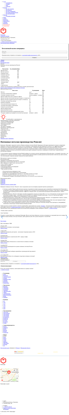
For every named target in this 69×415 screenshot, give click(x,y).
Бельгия (5, 330)
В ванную (5, 319)
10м (4, 302)
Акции (4, 18)
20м (4, 308)
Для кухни (5, 312)
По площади (9, 10)
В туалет (5, 320)
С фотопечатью (6, 293)
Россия (4, 326)
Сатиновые (5, 288)
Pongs (4, 337)
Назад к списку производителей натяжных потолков (13, 87)
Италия (5, 331)
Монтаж (5, 15)
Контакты (5, 23)
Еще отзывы (3, 221)
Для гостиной (6, 313)
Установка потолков (10, 16)
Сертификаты (9, 2)
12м (4, 305)
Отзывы (8, 4)
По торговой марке (10, 13)
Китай (4, 328)
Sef (4, 345)
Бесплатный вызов (5, 348)
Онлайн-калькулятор (16, 207)
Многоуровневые (7, 294)
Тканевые (5, 290)
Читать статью (4, 228)
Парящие (5, 297)
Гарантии (8, 6)
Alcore (4, 339)
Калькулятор (6, 25)
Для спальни (6, 314)
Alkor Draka (6, 343)
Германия (5, 327)
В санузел (5, 321)
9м (4, 301)
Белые (4, 296)
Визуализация (6, 24)
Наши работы (6, 21)
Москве (18, 348)
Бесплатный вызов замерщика (7, 43)
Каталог (5, 7)
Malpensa (5, 342)
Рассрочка (5, 19)
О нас (4, 1)
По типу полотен (10, 8)
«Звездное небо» (7, 291)
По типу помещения (10, 11)
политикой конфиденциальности (29, 55)
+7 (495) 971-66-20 (5, 41)
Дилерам (5, 22)
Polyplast (5, 344)
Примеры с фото (7, 279)
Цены (4, 17)
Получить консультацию (6, 266)
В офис (5, 323)
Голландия (5, 332)
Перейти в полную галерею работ (8, 184)
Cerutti (4, 340)
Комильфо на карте (5, 366)
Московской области (25, 348)
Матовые (5, 286)
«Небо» (5, 292)
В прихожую (6, 316)
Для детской (6, 315)
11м (4, 304)
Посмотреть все (4, 258)
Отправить (34, 57)
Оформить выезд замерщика (7, 138)
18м (4, 307)
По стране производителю (12, 12)
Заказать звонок (13, 41)
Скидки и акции (7, 276)
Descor (4, 338)
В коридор (5, 318)
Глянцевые (5, 287)
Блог (7, 5)
